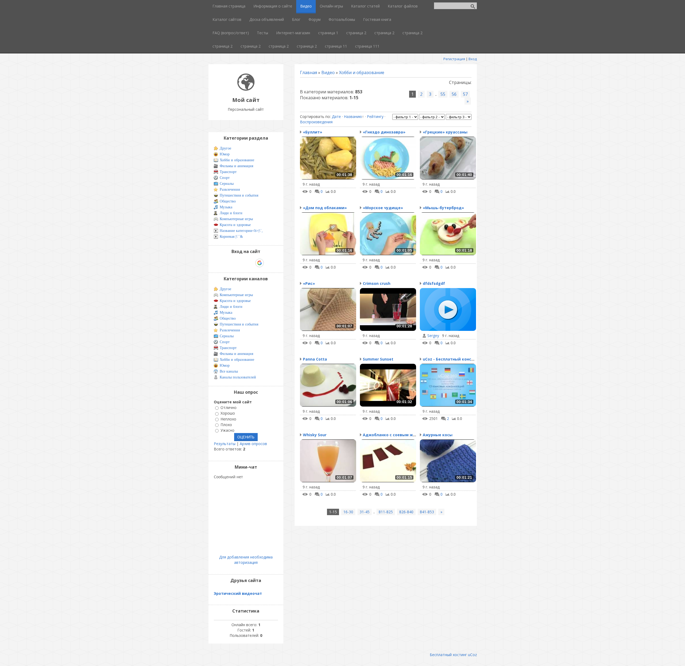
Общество (228, 201)
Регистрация (454, 58)
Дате (336, 116)
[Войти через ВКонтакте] (232, 263)
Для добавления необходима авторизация (246, 559)
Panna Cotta (315, 359)
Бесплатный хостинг (448, 654)
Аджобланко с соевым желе (391, 434)
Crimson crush (376, 283)
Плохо (226, 424)
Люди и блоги (231, 213)
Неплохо (228, 419)
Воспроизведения (316, 121)
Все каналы (229, 371)
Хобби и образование (361, 72)
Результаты (224, 443)
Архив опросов (253, 443)
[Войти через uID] (223, 263)
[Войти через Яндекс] (250, 263)
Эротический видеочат (238, 593)
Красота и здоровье (235, 225)
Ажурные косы (437, 434)
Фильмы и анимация (236, 166)
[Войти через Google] (259, 263)
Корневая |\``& (231, 237)
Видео (328, 72)
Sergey (433, 336)
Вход (473, 58)
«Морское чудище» (383, 207)
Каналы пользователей (238, 377)
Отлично (228, 407)
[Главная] (245, 89)
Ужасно (227, 430)
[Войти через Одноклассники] (269, 263)
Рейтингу (375, 116)
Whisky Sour (314, 434)
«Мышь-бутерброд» (443, 207)
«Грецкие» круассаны (445, 132)
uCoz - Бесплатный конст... (450, 359)
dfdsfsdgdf (434, 283)
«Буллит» (312, 132)
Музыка (226, 207)
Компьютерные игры (236, 219)
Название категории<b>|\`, (241, 231)
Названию (353, 116)
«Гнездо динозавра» (384, 132)
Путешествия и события (239, 195)
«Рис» (309, 283)
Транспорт (228, 172)
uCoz (472, 654)
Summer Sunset (378, 359)
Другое (225, 148)
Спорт (225, 178)
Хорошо (227, 413)
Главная (308, 72)
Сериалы (227, 184)
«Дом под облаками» (325, 207)
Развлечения (230, 189)
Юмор (225, 154)
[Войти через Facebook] (241, 263)
